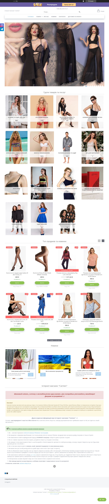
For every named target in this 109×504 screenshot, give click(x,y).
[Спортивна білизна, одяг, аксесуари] (42, 183)
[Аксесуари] (16, 183)
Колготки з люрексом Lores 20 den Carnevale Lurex (17, 320)
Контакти (62, 16)
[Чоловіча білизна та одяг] (67, 147)
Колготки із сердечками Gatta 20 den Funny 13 (17, 274)
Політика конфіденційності (69, 492)
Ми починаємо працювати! (54, 371)
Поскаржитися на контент (54, 492)
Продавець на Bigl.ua (54, 490)
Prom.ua (63, 489)
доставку (33, 455)
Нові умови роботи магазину (20, 371)
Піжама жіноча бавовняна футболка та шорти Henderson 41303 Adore (92, 274)
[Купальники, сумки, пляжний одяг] (16, 147)
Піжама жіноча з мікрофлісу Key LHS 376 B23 (66, 274)
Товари (38, 16)
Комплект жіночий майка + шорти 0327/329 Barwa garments (92, 320)
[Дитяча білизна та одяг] (67, 218)
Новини (53, 16)
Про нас (46, 16)
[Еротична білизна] (42, 111)
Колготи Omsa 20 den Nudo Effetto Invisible (42, 274)
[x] (7, 473)
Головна (31, 16)
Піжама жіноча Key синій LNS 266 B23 (42, 320)
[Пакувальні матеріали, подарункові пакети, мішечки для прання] (92, 183)
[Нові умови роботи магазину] (21, 364)
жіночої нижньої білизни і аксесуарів (36, 433)
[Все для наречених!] (92, 147)
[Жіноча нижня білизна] (42, 147)
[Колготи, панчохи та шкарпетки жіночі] (67, 111)
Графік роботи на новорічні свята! (88, 370)
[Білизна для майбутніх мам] (67, 183)
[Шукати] (79, 11)
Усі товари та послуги (54, 340)
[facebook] (5, 473)
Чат (103, 499)
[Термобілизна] (16, 218)
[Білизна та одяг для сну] (16, 111)
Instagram (7, 482)
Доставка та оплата (74, 16)
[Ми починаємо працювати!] (54, 364)
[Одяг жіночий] (42, 218)
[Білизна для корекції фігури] (92, 111)
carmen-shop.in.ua (25, 463)
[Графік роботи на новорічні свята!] (88, 364)
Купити (17, 283)
